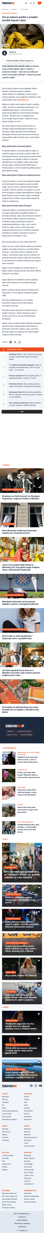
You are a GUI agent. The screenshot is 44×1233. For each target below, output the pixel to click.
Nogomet (27, 1129)
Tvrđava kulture (8, 1155)
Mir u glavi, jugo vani (9, 1196)
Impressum (22, 1217)
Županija (28, 1094)
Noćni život (6, 1132)
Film (3, 1161)
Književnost (6, 1164)
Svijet (4, 1108)
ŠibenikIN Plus (30, 1191)
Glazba (4, 1135)
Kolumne (6, 1191)
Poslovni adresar (26, 735)
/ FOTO (5, 839)
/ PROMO (6, 465)
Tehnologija (28, 1164)
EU (3, 1105)
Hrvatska (5, 1102)
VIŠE (22, 412)
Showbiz (5, 1129)
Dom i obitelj (24, 9)
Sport (26, 1126)
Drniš (26, 1105)
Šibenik (4, 1099)
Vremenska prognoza (10, 1111)
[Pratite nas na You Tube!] (40, 1085)
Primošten (28, 1117)
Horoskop (27, 1178)
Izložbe (4, 1167)
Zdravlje (27, 1161)
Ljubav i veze (29, 1175)
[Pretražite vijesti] (31, 3)
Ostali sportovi (29, 1146)
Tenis (26, 1143)
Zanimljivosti (28, 1184)
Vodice (26, 1097)
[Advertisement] (22, 440)
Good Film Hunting (9, 1202)
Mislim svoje (6, 1205)
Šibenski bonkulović (9, 1193)
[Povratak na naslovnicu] (13, 3)
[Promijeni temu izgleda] (27, 3)
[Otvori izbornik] (39, 3)
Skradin (27, 1108)
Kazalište (5, 1158)
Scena (4, 1126)
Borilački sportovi (30, 1137)
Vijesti (5, 1094)
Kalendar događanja (24, 731)
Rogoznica (28, 1119)
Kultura (5, 1153)
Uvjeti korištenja (22, 1220)
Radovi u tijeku (12, 735)
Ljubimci (27, 1181)
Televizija (5, 1140)
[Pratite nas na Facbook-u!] (31, 1086)
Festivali (5, 1137)
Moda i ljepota (29, 1158)
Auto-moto (28, 1167)
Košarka (27, 1132)
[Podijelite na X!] (15, 342)
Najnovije (5, 1097)
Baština (5, 1170)
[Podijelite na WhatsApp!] (19, 342)
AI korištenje (22, 1227)
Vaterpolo (27, 1140)
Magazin (14, 9)
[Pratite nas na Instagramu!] (36, 1086)
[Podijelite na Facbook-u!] (10, 342)
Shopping (27, 1155)
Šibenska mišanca (8, 1208)
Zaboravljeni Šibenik (9, 1199)
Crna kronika (6, 1114)
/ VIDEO (5, 1007)
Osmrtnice (10, 731)
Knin (25, 1102)
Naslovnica (5, 9)
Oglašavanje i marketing (22, 1223)
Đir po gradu (6, 1117)
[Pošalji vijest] (34, 3)
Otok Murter (28, 1111)
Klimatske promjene (9, 1119)
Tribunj (26, 1099)
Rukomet (27, 1135)
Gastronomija (29, 1170)
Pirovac (27, 1114)
